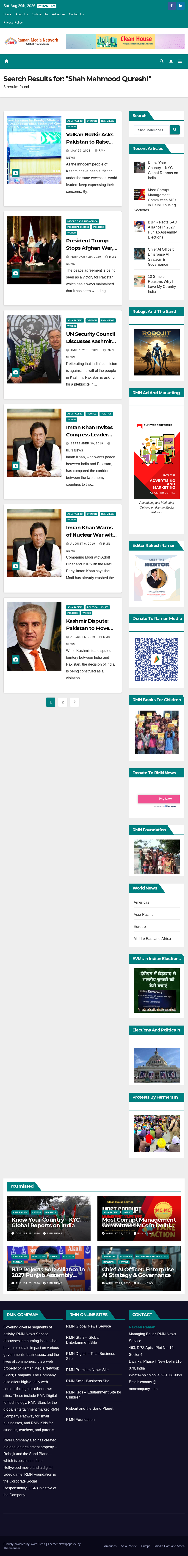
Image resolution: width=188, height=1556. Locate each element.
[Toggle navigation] (180, 61)
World (71, 126)
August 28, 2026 (28, 1233)
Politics (98, 227)
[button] (161, 61)
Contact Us (76, 14)
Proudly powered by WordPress (24, 1544)
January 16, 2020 (85, 350)
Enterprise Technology (152, 1256)
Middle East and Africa (82, 221)
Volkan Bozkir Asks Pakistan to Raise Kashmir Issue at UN (91, 141)
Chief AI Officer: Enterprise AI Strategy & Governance (138, 1272)
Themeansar (11, 1548)
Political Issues (78, 227)
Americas (141, 902)
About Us (22, 14)
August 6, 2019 (83, 543)
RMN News (54, 1233)
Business (126, 1256)
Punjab (17, 1262)
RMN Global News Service (88, 1326)
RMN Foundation (80, 1420)
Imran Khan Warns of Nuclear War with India (91, 535)
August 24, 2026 (118, 1283)
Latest (36, 1212)
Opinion (92, 121)
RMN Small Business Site (87, 1381)
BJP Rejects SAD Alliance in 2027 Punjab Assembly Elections (48, 1275)
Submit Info (40, 14)
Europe (140, 927)
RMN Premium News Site (87, 1370)
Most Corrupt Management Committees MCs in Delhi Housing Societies (139, 1225)
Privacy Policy (13, 22)
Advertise (58, 14)
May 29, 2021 (80, 150)
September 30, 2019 (87, 443)
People (92, 413)
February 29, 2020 (86, 256)
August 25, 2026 (28, 1283)
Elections (39, 1256)
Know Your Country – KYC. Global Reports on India (46, 1222)
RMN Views (107, 121)
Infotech (109, 1262)
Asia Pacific (75, 121)
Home (7, 14)
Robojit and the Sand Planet (89, 1408)
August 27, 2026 (118, 1233)
